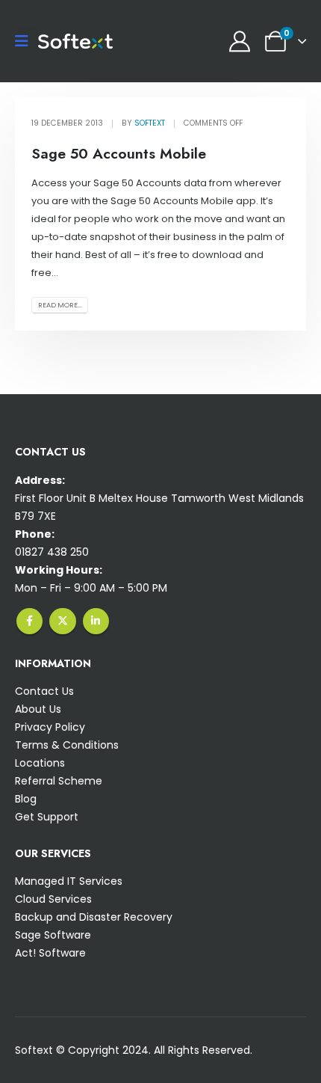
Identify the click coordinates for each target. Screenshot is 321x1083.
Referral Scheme (58, 780)
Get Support (46, 816)
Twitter (62, 621)
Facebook (29, 621)
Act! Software (50, 952)
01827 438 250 (52, 551)
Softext (149, 123)
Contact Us (44, 691)
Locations (40, 762)
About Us (38, 709)
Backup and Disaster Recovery (93, 916)
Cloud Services (53, 899)
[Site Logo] (75, 41)
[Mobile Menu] (26, 41)
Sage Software (53, 934)
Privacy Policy (50, 727)
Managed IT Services (68, 881)
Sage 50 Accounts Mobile (118, 153)
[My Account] (239, 41)
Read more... (60, 305)
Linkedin (96, 621)
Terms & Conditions (67, 744)
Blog (26, 798)
